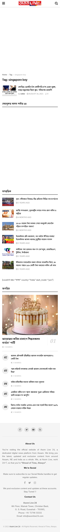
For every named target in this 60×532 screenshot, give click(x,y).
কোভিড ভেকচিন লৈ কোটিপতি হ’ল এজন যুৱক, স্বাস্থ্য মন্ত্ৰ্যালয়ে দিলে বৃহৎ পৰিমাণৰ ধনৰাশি (37, 88)
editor (23, 94)
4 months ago (24, 217)
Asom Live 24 (14, 526)
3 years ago (23, 243)
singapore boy (20, 75)
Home (4, 75)
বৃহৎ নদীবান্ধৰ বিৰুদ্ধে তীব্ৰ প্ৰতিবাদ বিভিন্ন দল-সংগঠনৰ (37, 199)
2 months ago (24, 230)
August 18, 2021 (35, 94)
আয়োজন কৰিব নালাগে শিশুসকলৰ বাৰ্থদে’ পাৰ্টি (21, 341)
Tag (10, 75)
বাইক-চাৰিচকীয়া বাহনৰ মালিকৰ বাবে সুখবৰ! (27, 382)
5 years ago (23, 203)
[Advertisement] (30, 41)
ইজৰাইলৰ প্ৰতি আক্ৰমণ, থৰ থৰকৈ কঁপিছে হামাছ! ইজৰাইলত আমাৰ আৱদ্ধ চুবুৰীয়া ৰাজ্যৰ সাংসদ (35, 238)
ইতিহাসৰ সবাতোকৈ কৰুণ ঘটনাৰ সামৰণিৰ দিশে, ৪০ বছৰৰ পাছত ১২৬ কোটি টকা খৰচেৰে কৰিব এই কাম (36, 264)
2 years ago (23, 269)
